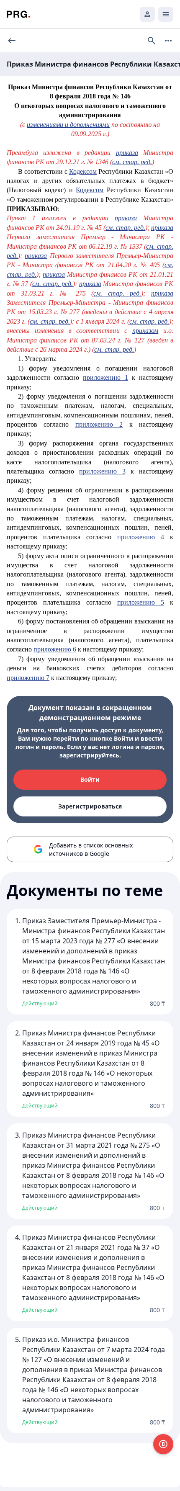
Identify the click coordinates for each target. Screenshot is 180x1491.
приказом (145, 330)
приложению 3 (102, 471)
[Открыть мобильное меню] (165, 14)
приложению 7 (28, 677)
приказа (127, 152)
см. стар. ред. (132, 161)
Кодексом (83, 171)
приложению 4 (140, 537)
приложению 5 (140, 602)
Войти (90, 779)
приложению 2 (99, 424)
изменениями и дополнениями (68, 124)
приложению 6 (54, 649)
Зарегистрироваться (90, 806)
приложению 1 (105, 377)
